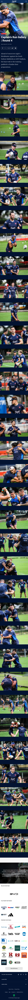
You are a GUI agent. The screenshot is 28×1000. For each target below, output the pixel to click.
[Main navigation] (2, 1)
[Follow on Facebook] (20, 974)
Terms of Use (11, 989)
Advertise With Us (20, 992)
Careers (6, 992)
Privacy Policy (16, 989)
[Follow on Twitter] (23, 974)
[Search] (26, 1)
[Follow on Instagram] (25, 974)
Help (9, 992)
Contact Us (13, 992)
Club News (3, 33)
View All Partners (14, 968)
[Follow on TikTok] (18, 974)
